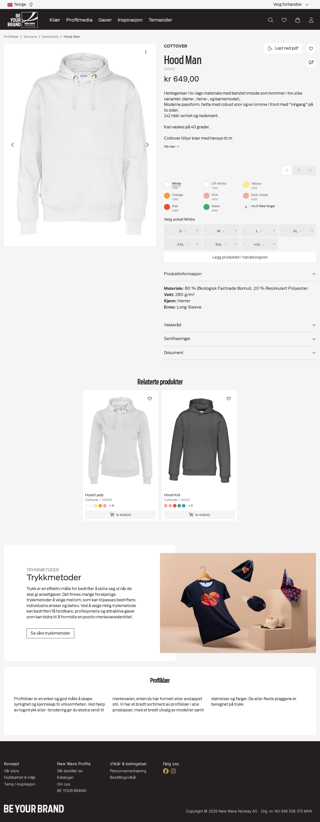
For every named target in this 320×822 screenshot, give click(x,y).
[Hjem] (23, 20)
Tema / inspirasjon (19, 784)
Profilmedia (79, 20)
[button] (80, 145)
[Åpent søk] (271, 20)
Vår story (11, 770)
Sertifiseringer (177, 339)
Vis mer (170, 146)
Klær (55, 20)
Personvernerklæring (128, 770)
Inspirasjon (130, 20)
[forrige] (13, 145)
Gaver (105, 20)
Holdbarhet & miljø (19, 777)
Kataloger (65, 777)
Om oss (63, 784)
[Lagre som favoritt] (284, 20)
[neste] (147, 145)
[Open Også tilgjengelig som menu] (311, 63)
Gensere (30, 37)
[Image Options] (146, 52)
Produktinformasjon (183, 274)
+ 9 (111, 505)
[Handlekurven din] (297, 20)
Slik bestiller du (70, 770)
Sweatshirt (50, 37)
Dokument (173, 353)
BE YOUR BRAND (71, 790)
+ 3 (190, 505)
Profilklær (11, 37)
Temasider (160, 20)
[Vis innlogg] (311, 20)
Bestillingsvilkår (123, 777)
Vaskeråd (172, 325)
